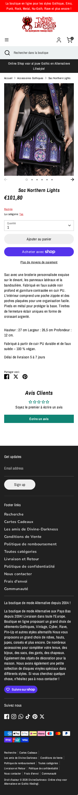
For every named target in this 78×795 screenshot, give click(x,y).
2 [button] (32, 179)
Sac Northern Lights (59, 78)
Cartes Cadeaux (18, 521)
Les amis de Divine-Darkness (31, 529)
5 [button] (47, 179)
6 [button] (52, 179)
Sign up (19, 484)
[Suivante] (72, 179)
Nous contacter (18, 573)
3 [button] (37, 179)
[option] (39, 129)
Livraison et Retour (21, 558)
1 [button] (27, 180)
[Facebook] (6, 716)
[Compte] (59, 38)
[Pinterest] (34, 716)
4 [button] (42, 179)
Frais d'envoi (15, 581)
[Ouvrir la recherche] (7, 52)
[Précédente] (5, 179)
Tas (21, 214)
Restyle (8, 209)
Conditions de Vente (23, 536)
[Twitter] (42, 716)
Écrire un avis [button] (38, 419)
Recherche (14, 514)
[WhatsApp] (20, 716)
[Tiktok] (27, 716)
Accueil (8, 78)
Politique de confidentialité (29, 566)
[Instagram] (13, 716)
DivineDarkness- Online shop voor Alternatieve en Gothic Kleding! (35, 781)
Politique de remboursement (30, 544)
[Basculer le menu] (6, 40)
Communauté (16, 588)
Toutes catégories (20, 551)
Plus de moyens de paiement (39, 262)
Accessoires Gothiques (30, 78)
